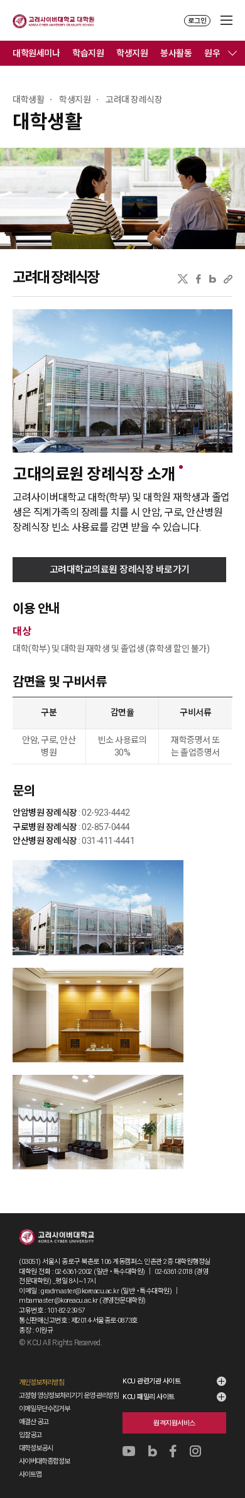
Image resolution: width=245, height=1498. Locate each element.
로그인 (197, 21)
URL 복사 (228, 279)
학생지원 (132, 53)
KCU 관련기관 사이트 (151, 1381)
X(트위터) (182, 279)
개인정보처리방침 (41, 1382)
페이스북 (198, 279)
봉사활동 (176, 53)
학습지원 (88, 53)
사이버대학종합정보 (44, 1461)
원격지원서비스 (174, 1423)
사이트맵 (30, 1474)
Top (227, 1455)
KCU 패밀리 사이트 (148, 1397)
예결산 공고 (33, 1422)
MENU (226, 20)
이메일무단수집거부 (44, 1409)
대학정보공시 (36, 1448)
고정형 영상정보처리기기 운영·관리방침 (69, 1396)
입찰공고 (30, 1435)
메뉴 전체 (232, 53)
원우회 (216, 53)
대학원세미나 (36, 53)
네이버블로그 (212, 279)
